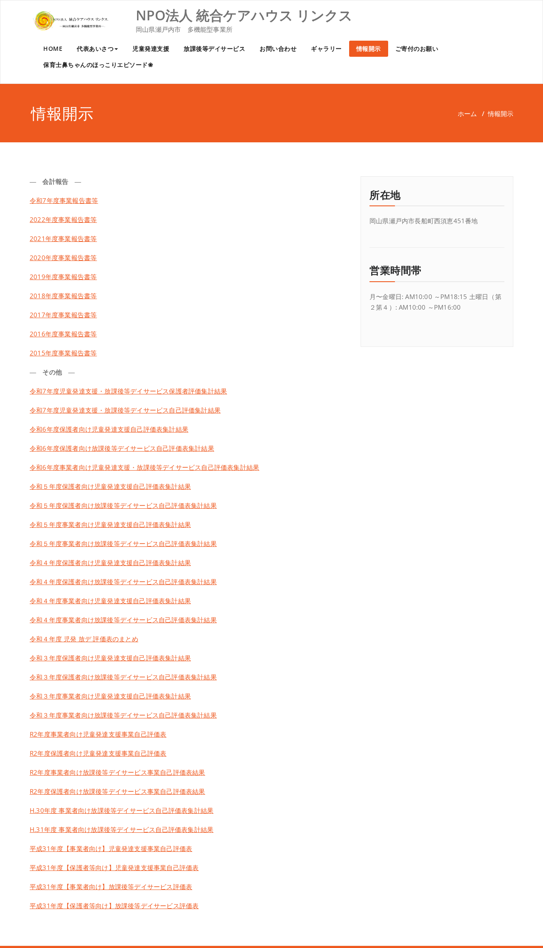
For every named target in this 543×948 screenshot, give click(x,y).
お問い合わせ (278, 48)
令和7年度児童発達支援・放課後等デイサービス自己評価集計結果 (125, 410)
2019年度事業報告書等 (63, 276)
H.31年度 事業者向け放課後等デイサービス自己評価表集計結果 (121, 829)
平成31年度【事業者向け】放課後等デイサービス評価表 (111, 886)
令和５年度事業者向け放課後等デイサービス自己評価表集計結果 (123, 543)
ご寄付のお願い (417, 48)
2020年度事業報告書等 (63, 257)
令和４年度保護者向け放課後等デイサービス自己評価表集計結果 (123, 581)
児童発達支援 (150, 48)
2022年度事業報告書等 (63, 219)
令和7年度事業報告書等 (64, 200)
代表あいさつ (95, 48)
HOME (52, 48)
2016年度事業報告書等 (63, 334)
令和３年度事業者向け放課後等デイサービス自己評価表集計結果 (123, 715)
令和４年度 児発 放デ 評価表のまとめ (84, 639)
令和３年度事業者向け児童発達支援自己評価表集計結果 (110, 696)
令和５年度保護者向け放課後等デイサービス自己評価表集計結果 (123, 505)
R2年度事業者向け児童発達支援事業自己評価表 (98, 734)
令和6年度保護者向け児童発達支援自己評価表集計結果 (109, 429)
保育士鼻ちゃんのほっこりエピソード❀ (98, 65)
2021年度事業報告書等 (63, 238)
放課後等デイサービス (214, 48)
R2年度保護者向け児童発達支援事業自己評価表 (98, 753)
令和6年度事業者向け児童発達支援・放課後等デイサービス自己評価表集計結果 (144, 467)
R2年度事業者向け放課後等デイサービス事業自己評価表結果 (117, 772)
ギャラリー (326, 48)
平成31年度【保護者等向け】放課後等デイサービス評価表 (114, 905)
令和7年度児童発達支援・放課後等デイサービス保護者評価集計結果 (128, 391)
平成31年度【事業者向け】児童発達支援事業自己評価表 (111, 848)
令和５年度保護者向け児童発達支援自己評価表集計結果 (110, 486)
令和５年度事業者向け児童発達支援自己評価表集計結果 (110, 524)
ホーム (467, 113)
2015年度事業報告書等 (63, 353)
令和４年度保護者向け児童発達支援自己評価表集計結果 (110, 562)
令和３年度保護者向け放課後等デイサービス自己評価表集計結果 (123, 677)
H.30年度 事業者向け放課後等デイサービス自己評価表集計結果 (121, 810)
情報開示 (368, 48)
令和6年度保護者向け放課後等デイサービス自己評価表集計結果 (122, 448)
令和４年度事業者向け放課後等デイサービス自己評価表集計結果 (123, 619)
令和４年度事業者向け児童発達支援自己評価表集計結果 (110, 600)
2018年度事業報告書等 (63, 295)
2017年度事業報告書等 (63, 314)
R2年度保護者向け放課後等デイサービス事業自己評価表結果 (117, 791)
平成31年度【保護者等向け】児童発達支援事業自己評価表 (114, 867)
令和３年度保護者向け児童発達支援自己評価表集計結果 (110, 658)
